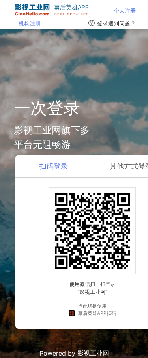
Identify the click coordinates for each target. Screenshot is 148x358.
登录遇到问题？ (116, 23)
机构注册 (30, 23)
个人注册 (125, 10)
